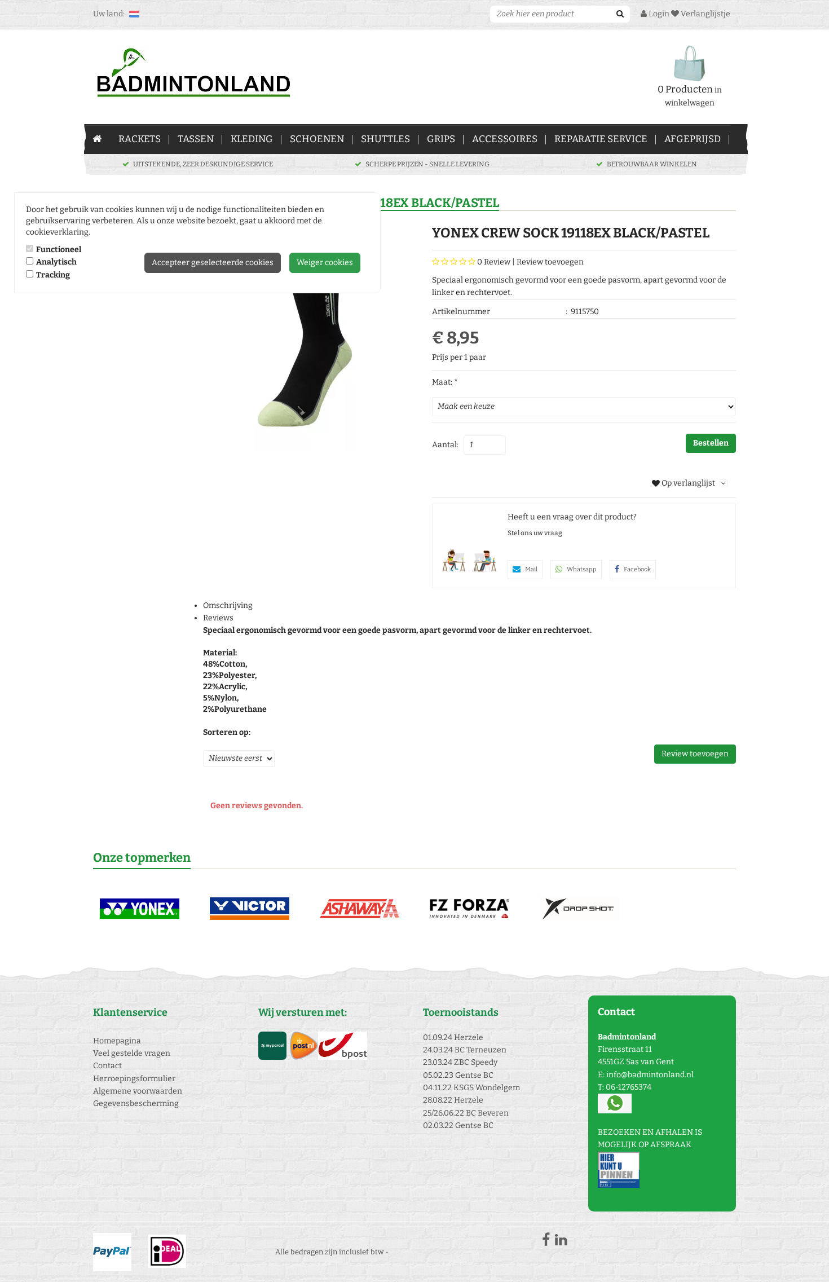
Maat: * (445, 382)
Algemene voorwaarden (137, 1091)
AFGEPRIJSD (692, 139)
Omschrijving (228, 605)
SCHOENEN (317, 139)
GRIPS (441, 139)
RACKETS (139, 139)
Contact (107, 1065)
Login (658, 14)
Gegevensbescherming (136, 1103)
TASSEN (196, 139)
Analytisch (56, 262)
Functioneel (58, 249)
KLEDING (252, 139)
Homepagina (117, 1041)
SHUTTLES (385, 139)
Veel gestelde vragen (131, 1053)
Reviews (218, 618)
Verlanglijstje (704, 14)
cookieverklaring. (58, 232)
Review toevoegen (550, 262)
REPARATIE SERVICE (600, 139)
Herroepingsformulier (134, 1078)
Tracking (53, 275)
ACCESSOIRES (504, 139)
